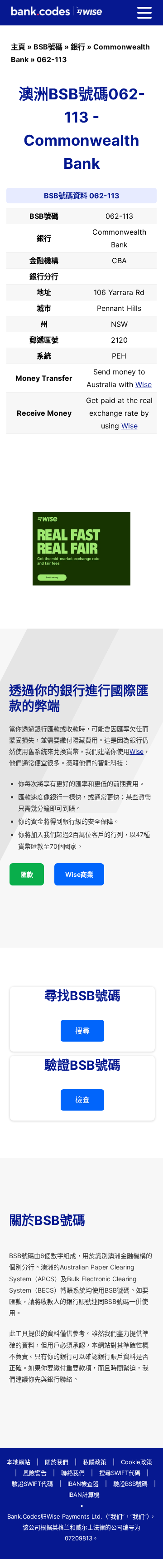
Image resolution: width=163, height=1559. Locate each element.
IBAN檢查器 (83, 1483)
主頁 (18, 46)
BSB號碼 (48, 46)
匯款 (26, 874)
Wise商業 (79, 874)
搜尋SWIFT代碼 (119, 1472)
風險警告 (35, 1472)
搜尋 (82, 1030)
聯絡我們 (73, 1472)
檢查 (82, 1099)
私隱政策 (94, 1462)
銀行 (78, 46)
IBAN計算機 (84, 1494)
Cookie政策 (136, 1462)
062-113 (52, 59)
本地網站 (18, 1462)
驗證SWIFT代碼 (32, 1483)
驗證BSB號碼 (130, 1483)
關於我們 (56, 1462)
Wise (143, 384)
